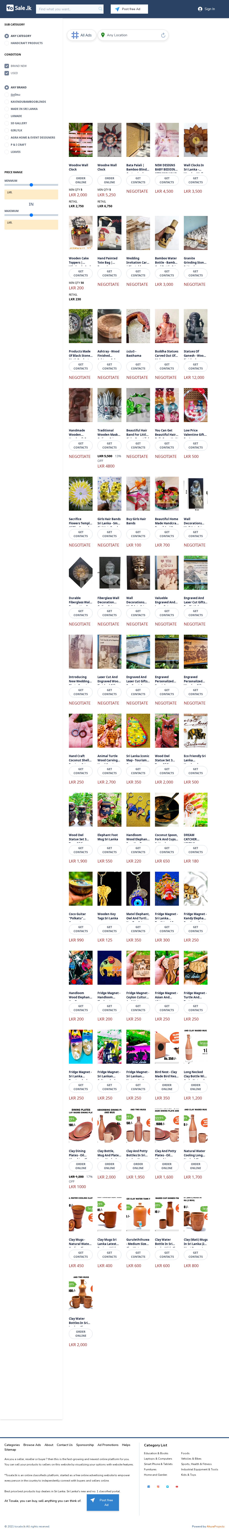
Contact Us (65, 1445)
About (49, 1445)
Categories (12, 1445)
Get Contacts (138, 180)
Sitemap (10, 1450)
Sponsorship (85, 1445)
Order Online (80, 180)
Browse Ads (32, 1445)
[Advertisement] (138, 80)
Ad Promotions (108, 1445)
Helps (126, 1445)
